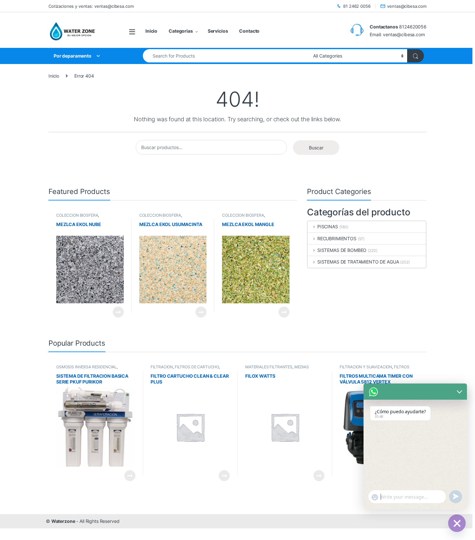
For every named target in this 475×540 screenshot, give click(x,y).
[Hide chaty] (457, 523)
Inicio (151, 31)
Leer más (118, 312)
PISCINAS (327, 226)
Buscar (316, 147)
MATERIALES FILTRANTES (268, 366)
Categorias (181, 31)
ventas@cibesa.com (407, 6)
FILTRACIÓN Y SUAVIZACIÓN (366, 366)
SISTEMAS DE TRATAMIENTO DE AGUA (358, 262)
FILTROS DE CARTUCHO (197, 366)
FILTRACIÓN (162, 366)
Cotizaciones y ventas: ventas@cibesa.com (90, 6)
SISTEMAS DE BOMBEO (341, 250)
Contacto (249, 31)
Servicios (218, 31)
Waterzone (63, 521)
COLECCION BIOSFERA (77, 215)
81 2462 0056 (356, 6)
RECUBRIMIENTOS (336, 238)
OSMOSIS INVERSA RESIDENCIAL (86, 366)
